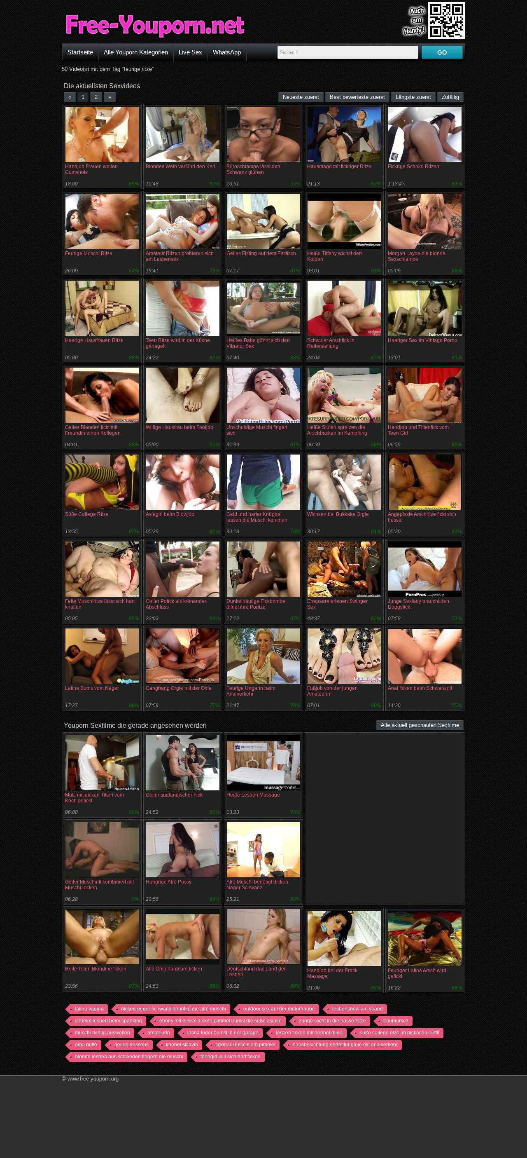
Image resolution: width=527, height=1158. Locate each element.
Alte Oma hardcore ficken (174, 969)
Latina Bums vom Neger (92, 688)
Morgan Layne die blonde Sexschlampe (416, 256)
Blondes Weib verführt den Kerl (180, 166)
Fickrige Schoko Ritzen (413, 166)
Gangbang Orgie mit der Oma (179, 688)
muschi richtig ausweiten (102, 1033)
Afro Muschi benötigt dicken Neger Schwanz (257, 885)
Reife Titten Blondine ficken (95, 969)
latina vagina (89, 1009)
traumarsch (395, 1021)
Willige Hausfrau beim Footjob (179, 427)
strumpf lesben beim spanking (108, 1021)
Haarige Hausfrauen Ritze (94, 340)
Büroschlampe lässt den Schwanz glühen (253, 169)
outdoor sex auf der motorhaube (279, 1009)
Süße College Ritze (87, 514)
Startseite (80, 52)
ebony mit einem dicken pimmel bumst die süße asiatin (220, 1021)
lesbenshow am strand (357, 1009)
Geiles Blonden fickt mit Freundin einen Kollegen (93, 430)
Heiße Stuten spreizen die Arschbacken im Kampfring (337, 430)
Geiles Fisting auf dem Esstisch (261, 253)
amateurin (158, 1033)
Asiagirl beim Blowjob (170, 514)
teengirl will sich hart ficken (231, 1057)
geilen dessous (131, 1045)
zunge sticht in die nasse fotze (332, 1021)
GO (442, 52)
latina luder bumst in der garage (223, 1033)
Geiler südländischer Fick (174, 795)
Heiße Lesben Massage (253, 795)
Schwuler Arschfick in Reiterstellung (330, 343)
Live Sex (190, 52)
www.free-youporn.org (93, 1079)
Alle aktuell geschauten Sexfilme (420, 725)
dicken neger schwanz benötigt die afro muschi (173, 1009)
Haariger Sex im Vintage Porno (422, 340)
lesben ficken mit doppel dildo (309, 1033)
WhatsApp (227, 52)
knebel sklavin (182, 1045)
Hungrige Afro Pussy (168, 882)
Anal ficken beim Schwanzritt (420, 688)
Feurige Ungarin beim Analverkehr (250, 691)
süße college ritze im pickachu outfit (399, 1033)
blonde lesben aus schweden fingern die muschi (129, 1057)
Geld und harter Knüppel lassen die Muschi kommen (256, 517)
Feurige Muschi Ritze (88, 253)
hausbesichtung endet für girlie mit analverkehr (345, 1045)
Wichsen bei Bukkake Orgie (338, 514)
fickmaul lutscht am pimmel (245, 1045)
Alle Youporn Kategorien (136, 52)
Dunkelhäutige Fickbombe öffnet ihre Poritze (255, 604)
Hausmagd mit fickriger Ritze (339, 166)
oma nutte (86, 1045)
